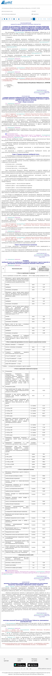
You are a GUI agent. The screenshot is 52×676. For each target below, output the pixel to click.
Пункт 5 (9, 632)
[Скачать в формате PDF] (16, 19)
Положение (24, 49)
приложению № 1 (44, 42)
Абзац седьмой (9, 586)
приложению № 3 (37, 53)
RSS (47, 659)
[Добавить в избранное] (2, 19)
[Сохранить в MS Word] (14, 19)
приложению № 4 (26, 56)
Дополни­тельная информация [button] (9, 14)
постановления (20, 32)
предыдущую (10, 58)
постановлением (24, 629)
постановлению (39, 91)
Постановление (11, 623)
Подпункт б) (11, 637)
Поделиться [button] (35, 14)
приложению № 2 (12, 47)
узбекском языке (18, 137)
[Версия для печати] (19, 19)
